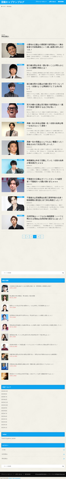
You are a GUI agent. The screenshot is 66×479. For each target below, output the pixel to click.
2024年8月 (4, 394)
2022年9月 (4, 408)
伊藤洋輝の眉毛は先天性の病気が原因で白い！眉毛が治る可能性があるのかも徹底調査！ (34, 354)
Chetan (10, 478)
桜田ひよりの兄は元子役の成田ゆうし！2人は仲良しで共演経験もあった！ (30, 305)
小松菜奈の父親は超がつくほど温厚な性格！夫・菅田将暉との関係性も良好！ (31, 286)
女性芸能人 (5, 454)
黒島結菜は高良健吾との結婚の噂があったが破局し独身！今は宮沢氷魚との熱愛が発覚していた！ (36, 325)
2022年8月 (4, 410)
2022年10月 (4, 405)
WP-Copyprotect (16, 478)
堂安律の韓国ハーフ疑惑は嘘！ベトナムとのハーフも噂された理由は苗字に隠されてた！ (34, 344)
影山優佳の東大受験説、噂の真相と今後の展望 (22, 296)
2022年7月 (4, 413)
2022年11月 (4, 402)
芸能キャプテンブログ (12, 2)
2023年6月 (4, 399)
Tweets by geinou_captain (8, 438)
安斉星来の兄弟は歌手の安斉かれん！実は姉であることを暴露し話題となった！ (31, 315)
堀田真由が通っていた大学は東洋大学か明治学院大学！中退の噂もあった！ (30, 335)
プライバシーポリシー (41, 1)
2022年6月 (4, 416)
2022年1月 (4, 427)
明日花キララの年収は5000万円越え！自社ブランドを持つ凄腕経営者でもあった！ (32, 374)
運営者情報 (61, 1)
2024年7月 (4, 396)
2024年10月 (4, 391)
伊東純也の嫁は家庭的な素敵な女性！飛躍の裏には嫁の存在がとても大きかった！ (32, 364)
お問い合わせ (52, 1)
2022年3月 (4, 424)
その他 (3, 449)
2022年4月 (4, 422)
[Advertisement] (33, 21)
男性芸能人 (5, 458)
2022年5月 (4, 419)
